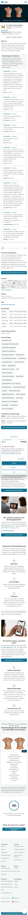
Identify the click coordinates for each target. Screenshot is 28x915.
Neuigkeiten (4, 852)
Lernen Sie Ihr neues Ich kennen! (14, 490)
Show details (21, 458)
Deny (14, 472)
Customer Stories (18, 859)
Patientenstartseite (5, 868)
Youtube (16, 887)
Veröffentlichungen (5, 855)
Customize (13, 467)
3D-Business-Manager (19, 849)
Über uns (3, 846)
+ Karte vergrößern (6, 290)
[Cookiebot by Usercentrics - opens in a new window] (20, 442)
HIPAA (2, 890)
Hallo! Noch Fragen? (15, 909)
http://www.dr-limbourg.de (8, 304)
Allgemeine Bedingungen (7, 881)
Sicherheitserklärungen (7, 887)
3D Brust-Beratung (8, 530)
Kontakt (16, 868)
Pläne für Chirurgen (19, 852)
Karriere (3, 849)
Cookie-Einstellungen (6, 893)
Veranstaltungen (5, 858)
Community (3, 874)
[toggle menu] (26, 2)
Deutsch (15, 898)
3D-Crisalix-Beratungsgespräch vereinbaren (14, 272)
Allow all (14, 463)
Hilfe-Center (17, 871)
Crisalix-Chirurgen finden (7, 871)
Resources (3, 861)
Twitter (15, 884)
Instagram (16, 881)
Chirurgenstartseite (19, 846)
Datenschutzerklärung (6, 884)
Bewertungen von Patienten (18, 856)
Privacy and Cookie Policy (8, 453)
